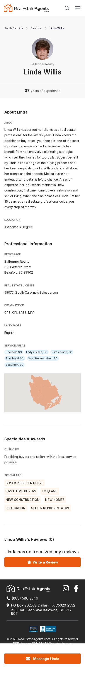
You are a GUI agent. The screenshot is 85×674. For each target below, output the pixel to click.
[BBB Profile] (48, 629)
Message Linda (46, 659)
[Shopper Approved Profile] (33, 629)
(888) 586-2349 (25, 598)
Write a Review (45, 562)
